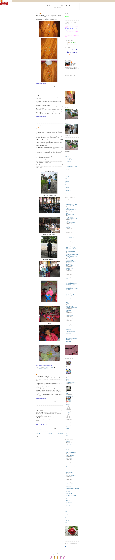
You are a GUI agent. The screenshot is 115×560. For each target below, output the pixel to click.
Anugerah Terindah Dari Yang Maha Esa (72, 255)
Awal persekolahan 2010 (41, 127)
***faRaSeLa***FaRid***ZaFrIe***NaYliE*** (72, 289)
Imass (67, 426)
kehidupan (46, 368)
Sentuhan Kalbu (69, 432)
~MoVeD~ (68, 303)
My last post (68, 269)
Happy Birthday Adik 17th (70, 205)
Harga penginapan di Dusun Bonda (71, 218)
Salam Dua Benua (69, 268)
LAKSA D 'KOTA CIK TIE (70, 285)
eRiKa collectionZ (69, 483)
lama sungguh (68, 311)
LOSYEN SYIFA (69, 493)
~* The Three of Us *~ (70, 217)
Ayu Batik (68, 500)
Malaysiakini (67, 516)
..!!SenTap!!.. (68, 341)
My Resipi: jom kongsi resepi (71, 466)
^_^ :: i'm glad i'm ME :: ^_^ (71, 247)
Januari (68, 158)
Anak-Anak (41, 368)
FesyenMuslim (69, 502)
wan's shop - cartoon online (71, 475)
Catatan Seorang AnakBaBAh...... (72, 318)
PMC (66, 522)
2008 (67, 170)
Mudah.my (68, 497)
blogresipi (68, 441)
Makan (66, 182)
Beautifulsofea (69, 491)
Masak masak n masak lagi (70, 326)
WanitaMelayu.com (70, 505)
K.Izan (67, 433)
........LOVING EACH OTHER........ (70, 238)
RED (67, 213)
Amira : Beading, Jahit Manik (71, 382)
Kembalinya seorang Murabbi (71, 261)
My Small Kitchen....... (70, 225)
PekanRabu (68, 486)
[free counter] (57, 555)
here (70, 199)
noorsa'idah (68, 298)
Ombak (67, 208)
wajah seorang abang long (70, 299)
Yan (67, 302)
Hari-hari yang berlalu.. (70, 294)
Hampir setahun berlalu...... (70, 295)
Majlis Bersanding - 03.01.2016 (71, 244)
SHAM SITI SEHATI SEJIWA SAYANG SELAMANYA (72, 284)
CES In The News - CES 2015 (71, 248)
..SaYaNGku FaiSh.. (69, 260)
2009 (67, 169)
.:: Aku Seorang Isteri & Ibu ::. (72, 204)
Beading (67, 428)
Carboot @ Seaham (69, 322)
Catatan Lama (60, 433)
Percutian (66, 185)
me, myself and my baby (70, 251)
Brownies (67, 239)
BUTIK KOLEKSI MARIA (71, 495)
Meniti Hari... (68, 276)
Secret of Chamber (69, 314)
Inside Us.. (68, 278)
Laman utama (49, 433)
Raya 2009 (67, 188)
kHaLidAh (68, 412)
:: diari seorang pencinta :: (71, 331)
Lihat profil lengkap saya (70, 71)
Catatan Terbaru (38, 433)
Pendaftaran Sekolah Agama (42, 409)
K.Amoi (67, 430)
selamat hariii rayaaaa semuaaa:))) (71, 307)
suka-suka (66, 192)
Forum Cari (67, 513)
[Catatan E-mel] (54, 367)
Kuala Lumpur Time (72, 43)
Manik (66, 184)
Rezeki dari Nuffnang (69, 265)
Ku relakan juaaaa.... (69, 315)
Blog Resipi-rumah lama (70, 463)
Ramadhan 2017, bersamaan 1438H (72, 235)
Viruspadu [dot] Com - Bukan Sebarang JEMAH (71, 339)
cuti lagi (37, 374)
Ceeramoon (68, 333)
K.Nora (67, 393)
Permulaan (67, 187)
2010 (67, 156)
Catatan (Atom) (42, 436)
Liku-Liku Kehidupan (58, 5)
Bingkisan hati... (68, 319)
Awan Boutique (69, 481)
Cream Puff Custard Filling (70, 222)
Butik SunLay (68, 478)
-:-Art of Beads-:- (69, 385)
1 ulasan (51, 367)
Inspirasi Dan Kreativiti (70, 334)
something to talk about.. (70, 272)
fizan (67, 435)
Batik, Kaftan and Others (71, 490)
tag (65, 193)
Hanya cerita (68, 310)
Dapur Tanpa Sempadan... (71, 444)
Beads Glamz (68, 360)
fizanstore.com (69, 498)
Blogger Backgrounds (4, 4)
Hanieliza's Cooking (70, 449)
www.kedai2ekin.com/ (70, 504)
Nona (66, 519)
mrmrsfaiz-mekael (69, 461)
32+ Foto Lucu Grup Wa (70, 214)
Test (67, 231)
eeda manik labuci (69, 396)
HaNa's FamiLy (69, 458)
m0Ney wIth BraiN (69, 306)
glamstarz (68, 376)
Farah (67, 368)
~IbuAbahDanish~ (69, 325)
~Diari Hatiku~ (69, 264)
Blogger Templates (4, 3)
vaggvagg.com (69, 336)
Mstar (66, 517)
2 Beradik (68, 404)
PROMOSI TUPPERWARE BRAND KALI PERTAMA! (72, 291)
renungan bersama (68, 190)
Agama (66, 511)
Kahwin (66, 179)
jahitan (66, 178)
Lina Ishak (68, 234)
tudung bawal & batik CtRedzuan (72, 488)
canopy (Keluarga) (69, 472)
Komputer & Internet (68, 514)
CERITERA (68, 329)
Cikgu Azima (68, 421)
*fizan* (67, 221)
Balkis (67, 379)
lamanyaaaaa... (68, 273)
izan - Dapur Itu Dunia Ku (71, 452)
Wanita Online (69, 230)
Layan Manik (39, 13)
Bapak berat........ (40, 94)
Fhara (67, 322)
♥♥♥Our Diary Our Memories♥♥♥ (69, 243)
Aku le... (67, 423)
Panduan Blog (67, 520)
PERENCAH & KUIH (70, 455)
